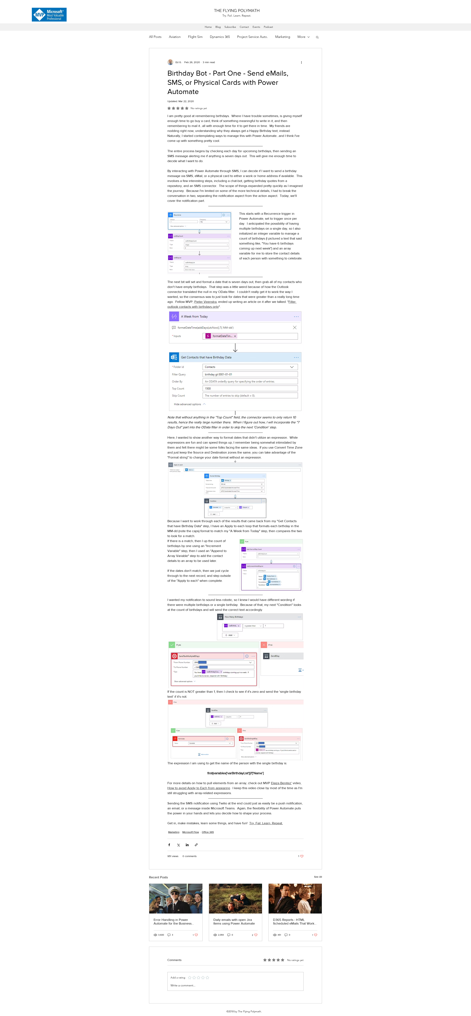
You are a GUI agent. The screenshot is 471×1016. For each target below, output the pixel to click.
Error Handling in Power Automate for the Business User (173, 921)
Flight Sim (195, 37)
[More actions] (301, 62)
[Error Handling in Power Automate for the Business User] (175, 899)
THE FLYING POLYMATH (237, 10)
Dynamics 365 (220, 37)
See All (318, 876)
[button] (317, 37)
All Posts (155, 37)
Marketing (282, 37)
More (301, 37)
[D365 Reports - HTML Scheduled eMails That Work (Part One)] (295, 899)
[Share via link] (196, 845)
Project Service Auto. (252, 37)
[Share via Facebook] (169, 845)
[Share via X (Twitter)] (178, 845)
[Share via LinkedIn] (187, 845)
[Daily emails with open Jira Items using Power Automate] (235, 899)
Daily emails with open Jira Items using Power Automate (234, 921)
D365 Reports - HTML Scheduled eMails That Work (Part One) (293, 921)
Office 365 (208, 832)
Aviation (175, 37)
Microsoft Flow (190, 832)
